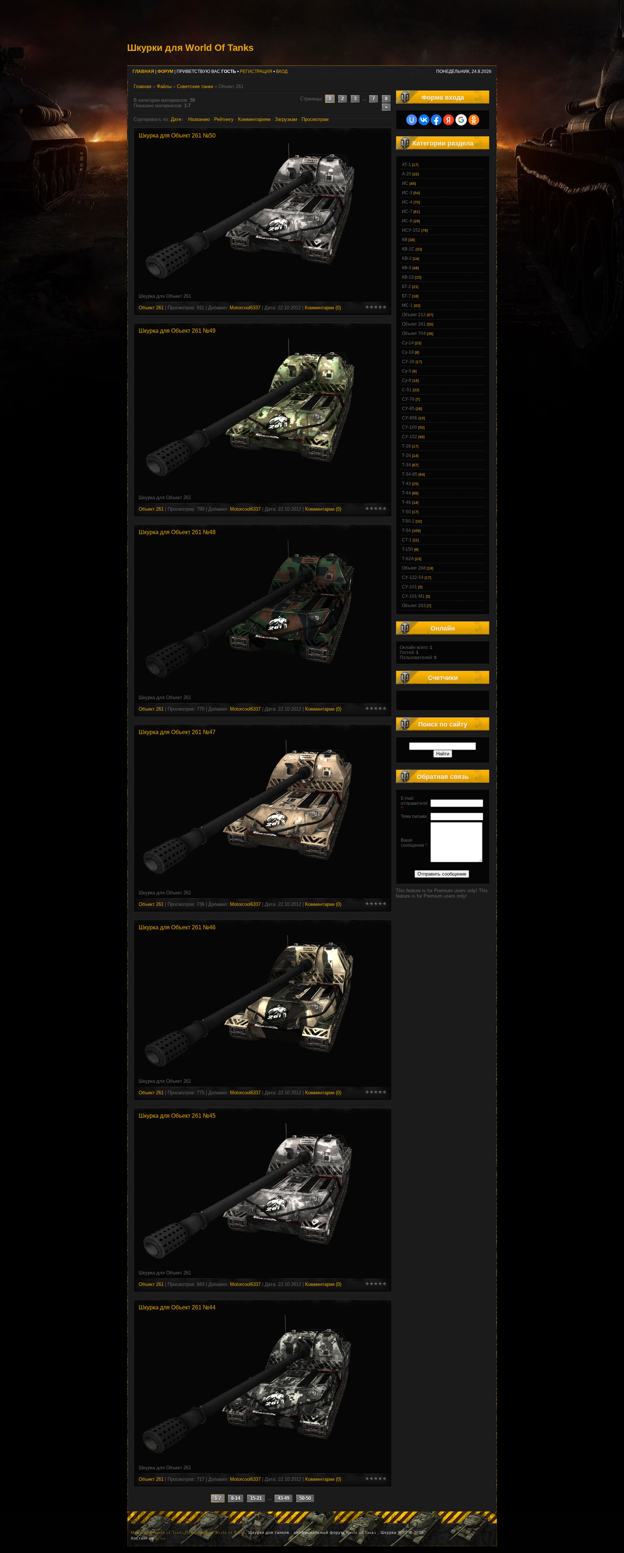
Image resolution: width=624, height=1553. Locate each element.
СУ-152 (409, 436)
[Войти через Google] (461, 120)
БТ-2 (406, 286)
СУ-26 (408, 361)
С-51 (407, 389)
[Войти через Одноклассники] (473, 119)
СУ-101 (409, 586)
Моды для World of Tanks (157, 1532)
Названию (199, 119)
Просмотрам (315, 119)
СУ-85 (408, 408)
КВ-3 (406, 267)
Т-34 (406, 464)
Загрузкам (286, 119)
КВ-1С (408, 249)
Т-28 (406, 446)
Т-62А (408, 558)
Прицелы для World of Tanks (215, 1532)
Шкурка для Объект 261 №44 (177, 1307)
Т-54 (406, 530)
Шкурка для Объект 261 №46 (177, 927)
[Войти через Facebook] (436, 119)
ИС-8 (407, 220)
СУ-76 (408, 399)
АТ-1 (406, 164)
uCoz (160, 1538)
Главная (142, 86)
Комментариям (254, 119)
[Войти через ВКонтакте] (424, 119)
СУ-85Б (409, 417)
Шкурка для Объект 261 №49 (177, 331)
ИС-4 (407, 202)
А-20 (406, 173)
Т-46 (406, 502)
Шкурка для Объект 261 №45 (177, 1116)
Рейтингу (224, 119)
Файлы (164, 86)
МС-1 (407, 305)
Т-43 (406, 483)
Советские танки (195, 86)
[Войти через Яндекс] (448, 119)
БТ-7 (406, 295)
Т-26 (406, 455)
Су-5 (406, 371)
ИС (405, 183)
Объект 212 (414, 314)
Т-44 (406, 493)
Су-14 (408, 342)
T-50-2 (408, 521)
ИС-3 (407, 192)
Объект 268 (414, 568)
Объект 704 (414, 333)
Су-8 (406, 380)
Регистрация (256, 71)
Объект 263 (414, 605)
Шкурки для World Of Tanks (190, 47)
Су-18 (408, 352)
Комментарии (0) (323, 307)
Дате (176, 119)
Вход (281, 71)
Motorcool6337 (245, 307)
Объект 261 (151, 307)
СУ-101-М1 (413, 596)
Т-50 (406, 511)
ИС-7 (407, 211)
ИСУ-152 (411, 230)
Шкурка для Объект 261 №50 (177, 135)
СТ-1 (407, 539)
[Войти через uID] (411, 119)
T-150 (407, 549)
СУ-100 (409, 427)
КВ (404, 239)
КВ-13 (408, 277)
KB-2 (407, 258)
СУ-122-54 (413, 577)
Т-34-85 (409, 474)
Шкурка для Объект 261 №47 (177, 732)
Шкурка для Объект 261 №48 (177, 532)
